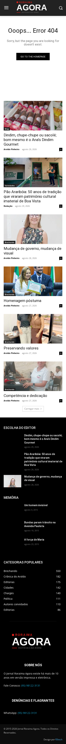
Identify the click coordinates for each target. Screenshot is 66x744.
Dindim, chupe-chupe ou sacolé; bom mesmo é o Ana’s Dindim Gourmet (30, 140)
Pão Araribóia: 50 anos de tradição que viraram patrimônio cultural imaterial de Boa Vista (32, 196)
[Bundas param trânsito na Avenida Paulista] (12, 527)
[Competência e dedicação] (33, 376)
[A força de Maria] (12, 544)
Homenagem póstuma (22, 300)
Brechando (9, 242)
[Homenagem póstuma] (33, 281)
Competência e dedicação (25, 395)
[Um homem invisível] (12, 510)
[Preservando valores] (33, 329)
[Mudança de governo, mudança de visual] (33, 229)
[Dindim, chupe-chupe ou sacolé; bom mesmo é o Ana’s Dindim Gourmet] (33, 115)
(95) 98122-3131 (30, 685)
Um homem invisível (36, 505)
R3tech (58, 739)
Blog (7, 129)
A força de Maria (34, 539)
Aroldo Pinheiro (11, 149)
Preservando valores (21, 348)
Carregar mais (31, 408)
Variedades (10, 185)
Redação (8, 206)
